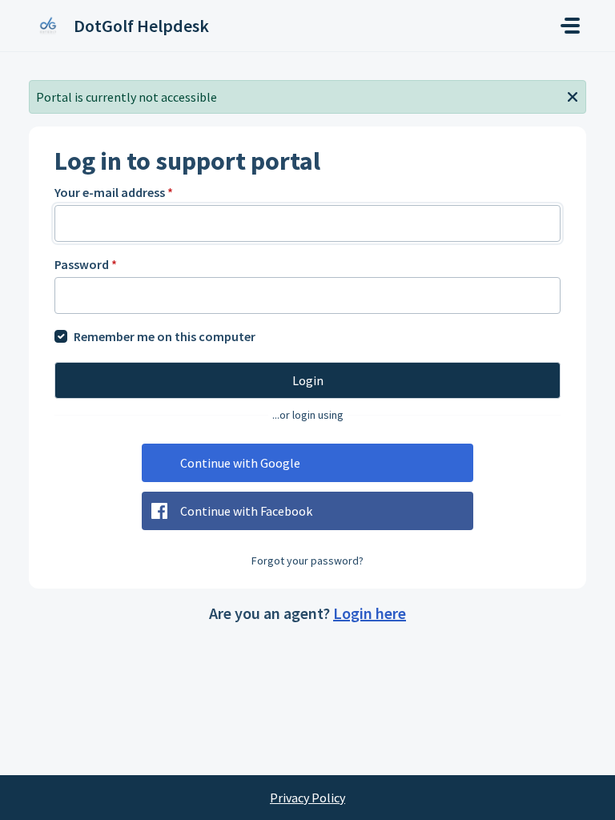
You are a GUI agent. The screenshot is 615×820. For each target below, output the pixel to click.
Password (85, 264)
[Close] (572, 95)
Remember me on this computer (164, 336)
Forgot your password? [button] (307, 560)
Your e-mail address (113, 192)
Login (308, 380)
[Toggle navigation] (570, 25)
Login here (369, 613)
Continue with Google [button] (240, 463)
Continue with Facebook (246, 511)
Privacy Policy (307, 798)
